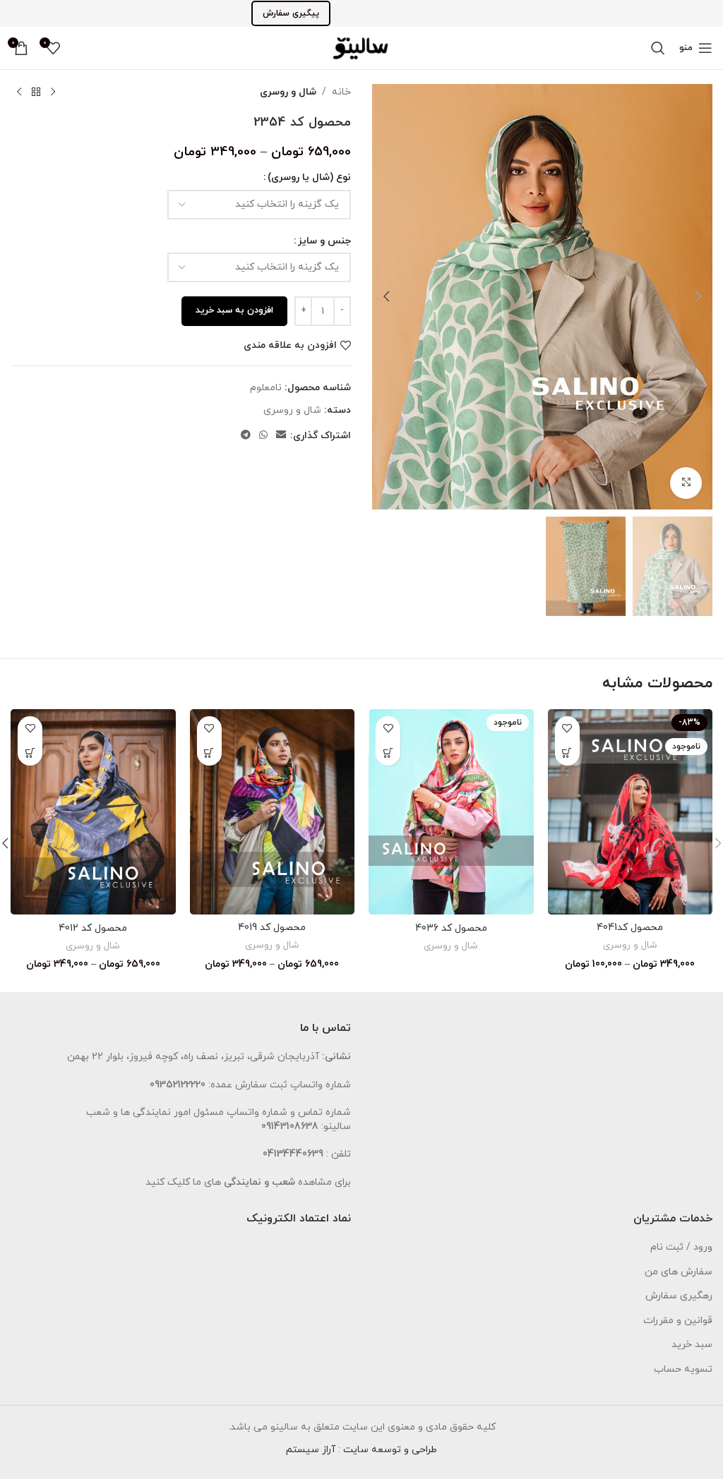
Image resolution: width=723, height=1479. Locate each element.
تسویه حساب (683, 1369)
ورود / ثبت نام (681, 1247)
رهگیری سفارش (678, 1296)
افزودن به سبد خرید (234, 310)
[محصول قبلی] (52, 92)
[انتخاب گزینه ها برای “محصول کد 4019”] (209, 753)
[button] (698, 296)
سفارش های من (678, 1272)
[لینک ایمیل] (281, 435)
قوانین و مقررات (677, 1320)
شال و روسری (288, 92)
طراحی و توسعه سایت (390, 1449)
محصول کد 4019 (272, 927)
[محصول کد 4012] (93, 812)
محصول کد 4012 (93, 928)
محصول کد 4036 (451, 928)
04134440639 (293, 1154)
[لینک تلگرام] (246, 435)
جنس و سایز (324, 241)
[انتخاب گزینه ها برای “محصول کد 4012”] (30, 753)
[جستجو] (658, 48)
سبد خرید (691, 1344)
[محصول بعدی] (19, 92)
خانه (341, 92)
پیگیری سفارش (291, 13)
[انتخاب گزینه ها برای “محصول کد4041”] (567, 753)
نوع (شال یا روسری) (309, 177)
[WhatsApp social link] (263, 435)
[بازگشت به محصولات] (36, 92)
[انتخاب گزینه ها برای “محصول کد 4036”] (388, 753)
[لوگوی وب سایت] (361, 47)
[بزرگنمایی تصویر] (686, 483)
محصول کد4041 (630, 927)
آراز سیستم (310, 1449)
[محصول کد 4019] (272, 812)
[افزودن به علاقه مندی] (567, 728)
